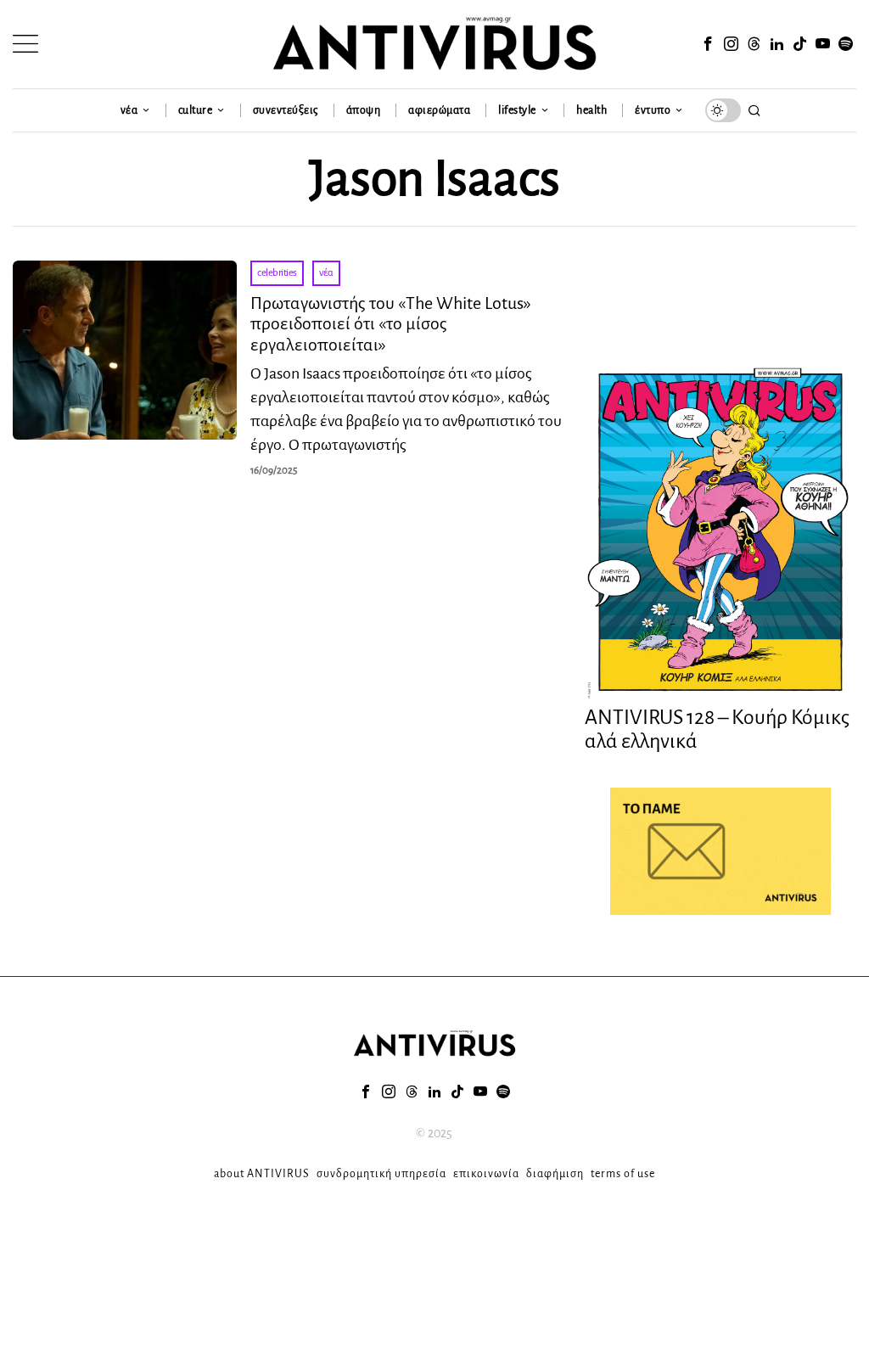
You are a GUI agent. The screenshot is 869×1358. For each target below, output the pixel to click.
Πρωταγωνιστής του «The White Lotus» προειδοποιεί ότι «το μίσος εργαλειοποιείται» (390, 323)
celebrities (277, 272)
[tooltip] (708, 44)
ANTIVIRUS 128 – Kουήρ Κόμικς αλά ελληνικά (717, 729)
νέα (326, 272)
